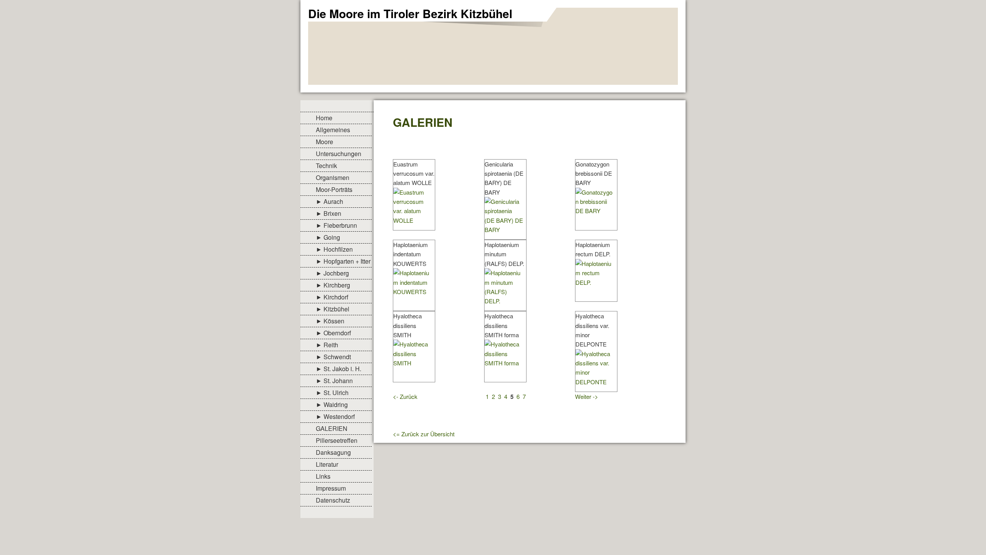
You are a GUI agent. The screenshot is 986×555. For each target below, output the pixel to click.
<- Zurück (405, 396)
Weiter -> (586, 396)
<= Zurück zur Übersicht (423, 434)
